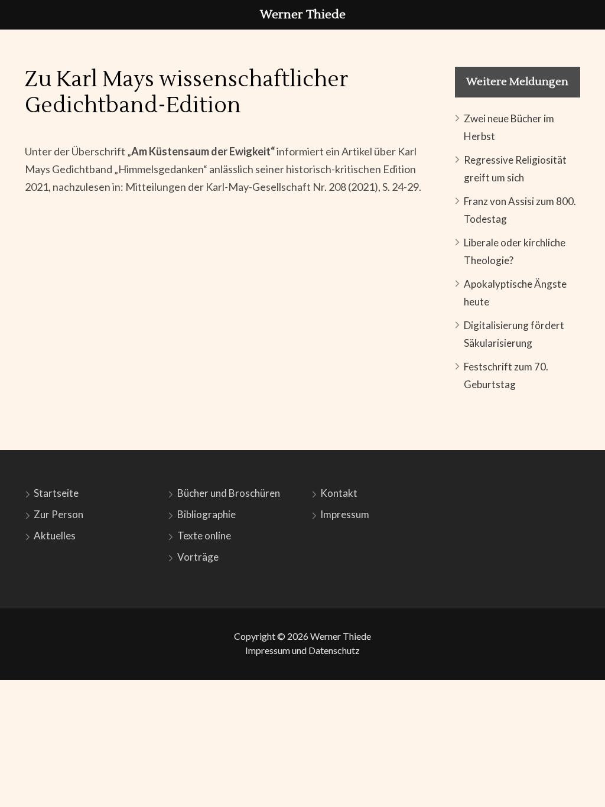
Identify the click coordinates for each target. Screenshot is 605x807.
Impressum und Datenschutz (302, 650)
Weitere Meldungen (517, 82)
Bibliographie (206, 514)
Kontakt (338, 493)
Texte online (204, 535)
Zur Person (58, 514)
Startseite (56, 493)
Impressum (344, 514)
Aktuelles (55, 535)
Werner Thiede (340, 636)
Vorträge (198, 557)
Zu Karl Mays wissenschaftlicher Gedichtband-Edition (186, 92)
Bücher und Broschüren (228, 493)
